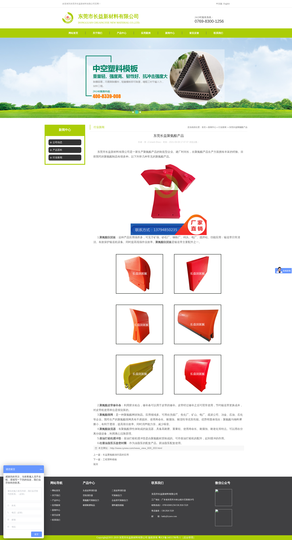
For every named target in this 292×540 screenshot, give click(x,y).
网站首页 (73, 33)
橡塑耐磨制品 (89, 505)
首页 (204, 127)
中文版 (219, 4)
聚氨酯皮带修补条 (110, 405)
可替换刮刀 (117, 495)
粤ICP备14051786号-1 (169, 537)
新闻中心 (170, 33)
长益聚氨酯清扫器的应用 (116, 454)
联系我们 (218, 33)
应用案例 (146, 33)
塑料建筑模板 (118, 505)
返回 (95, 464)
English (227, 4)
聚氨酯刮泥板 (108, 237)
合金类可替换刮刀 (120, 500)
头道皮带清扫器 (90, 490)
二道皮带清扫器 (119, 490)
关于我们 (97, 33)
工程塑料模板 (110, 459)
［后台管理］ (188, 537)
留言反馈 (194, 33)
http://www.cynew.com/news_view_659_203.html (136, 448)
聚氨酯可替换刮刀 (91, 500)
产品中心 (121, 33)
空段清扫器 (88, 495)
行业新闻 (222, 127)
